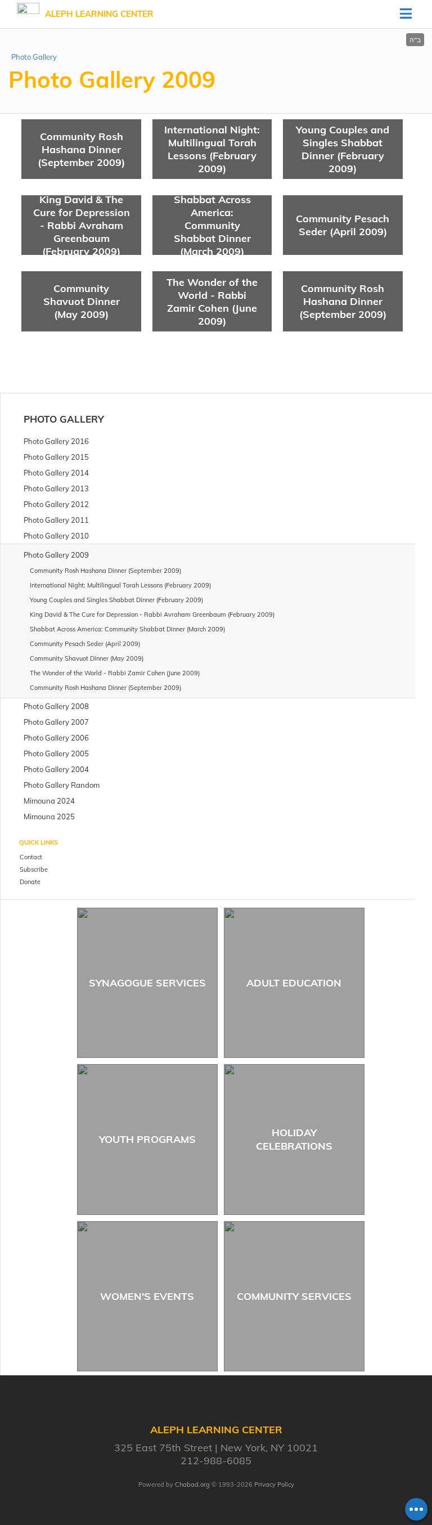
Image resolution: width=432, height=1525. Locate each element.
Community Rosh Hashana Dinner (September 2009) (81, 149)
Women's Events (147, 1296)
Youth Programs (147, 1139)
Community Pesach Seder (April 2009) (342, 225)
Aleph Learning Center (99, 13)
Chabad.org (192, 1484)
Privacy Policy (274, 1484)
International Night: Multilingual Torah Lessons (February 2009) (212, 149)
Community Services (294, 1296)
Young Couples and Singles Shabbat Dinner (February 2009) (342, 149)
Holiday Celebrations (294, 1139)
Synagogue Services (147, 982)
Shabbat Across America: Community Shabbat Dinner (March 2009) (212, 225)
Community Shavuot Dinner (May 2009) (81, 301)
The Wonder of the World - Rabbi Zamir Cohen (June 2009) (212, 302)
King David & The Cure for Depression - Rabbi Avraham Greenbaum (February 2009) (81, 225)
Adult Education (293, 982)
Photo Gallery (34, 56)
